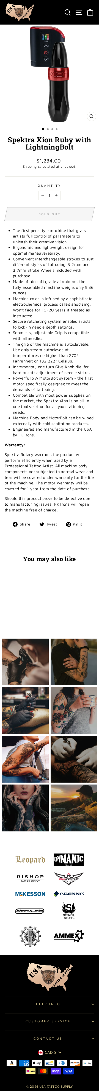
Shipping (30, 166)
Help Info (48, 1004)
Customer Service (48, 1021)
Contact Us (48, 1038)
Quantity (49, 185)
